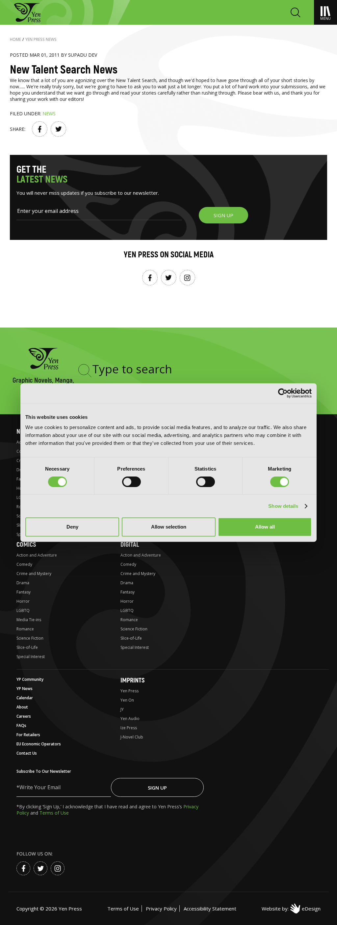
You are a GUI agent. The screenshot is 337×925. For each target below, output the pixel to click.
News (49, 113)
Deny (72, 527)
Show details (283, 506)
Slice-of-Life (27, 647)
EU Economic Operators (38, 744)
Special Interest (30, 656)
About (22, 707)
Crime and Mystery (33, 573)
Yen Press (129, 691)
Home (15, 39)
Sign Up (157, 787)
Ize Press (128, 728)
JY (122, 709)
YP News (24, 688)
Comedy (24, 564)
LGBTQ (23, 610)
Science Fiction (29, 638)
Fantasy (23, 592)
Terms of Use (54, 813)
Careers (23, 716)
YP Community (29, 679)
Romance (25, 629)
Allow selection (168, 527)
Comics (26, 544)
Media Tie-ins (28, 619)
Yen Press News (41, 39)
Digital (129, 544)
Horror (23, 601)
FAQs (21, 725)
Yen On (127, 700)
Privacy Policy (161, 908)
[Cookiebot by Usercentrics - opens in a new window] (283, 393)
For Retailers (28, 734)
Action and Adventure (36, 555)
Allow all (265, 527)
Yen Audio (130, 718)
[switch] (131, 482)
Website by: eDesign (291, 908)
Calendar (24, 698)
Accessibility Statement (210, 908)
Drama (22, 583)
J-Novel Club (131, 737)
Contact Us (26, 753)
